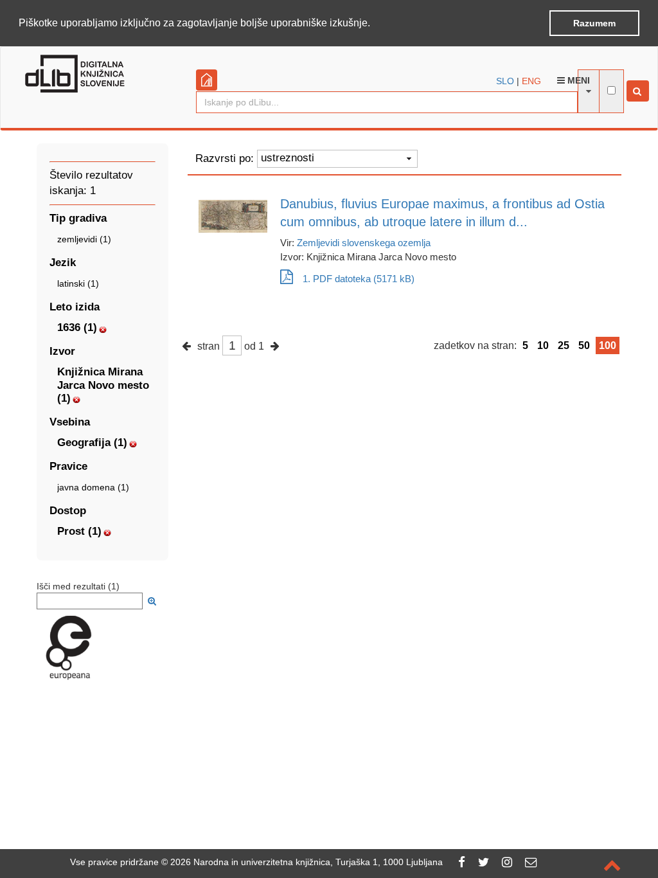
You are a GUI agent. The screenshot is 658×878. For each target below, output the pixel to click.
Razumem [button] (594, 23)
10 (543, 345)
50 (584, 345)
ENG (531, 81)
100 (607, 345)
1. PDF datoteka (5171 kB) (358, 278)
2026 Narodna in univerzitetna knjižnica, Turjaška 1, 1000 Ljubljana (306, 862)
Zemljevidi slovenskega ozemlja (364, 242)
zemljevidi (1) (84, 239)
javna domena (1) (93, 487)
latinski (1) (78, 283)
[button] (375, 24)
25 (563, 345)
